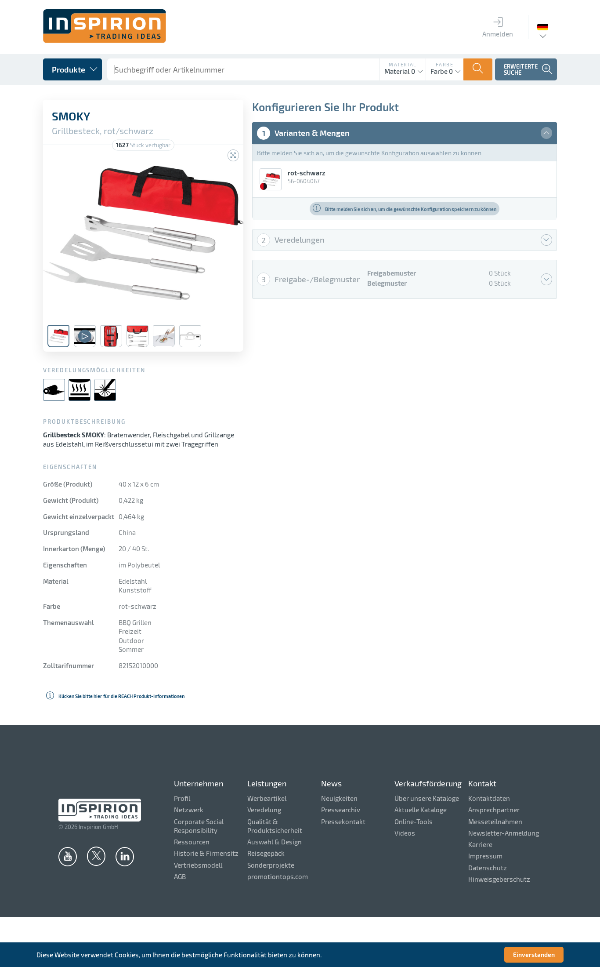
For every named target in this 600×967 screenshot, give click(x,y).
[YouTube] (67, 856)
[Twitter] (96, 856)
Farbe (444, 64)
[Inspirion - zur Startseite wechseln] (104, 40)
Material (403, 64)
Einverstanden (534, 954)
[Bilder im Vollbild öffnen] (233, 155)
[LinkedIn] (125, 856)
